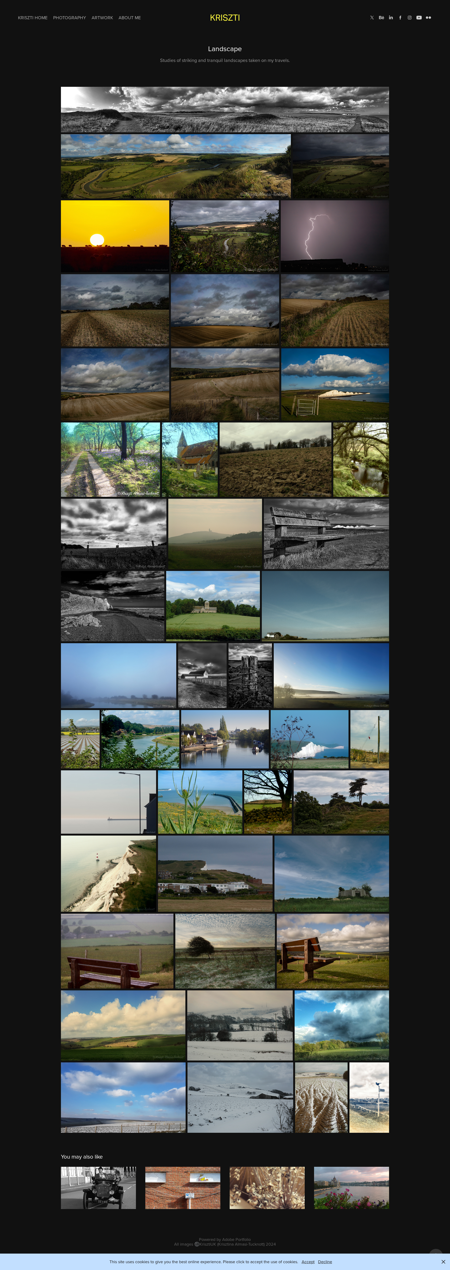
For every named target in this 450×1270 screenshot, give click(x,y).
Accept (308, 1262)
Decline (325, 1262)
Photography (69, 17)
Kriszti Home (33, 17)
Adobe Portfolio (236, 1239)
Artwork (102, 17)
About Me (130, 17)
